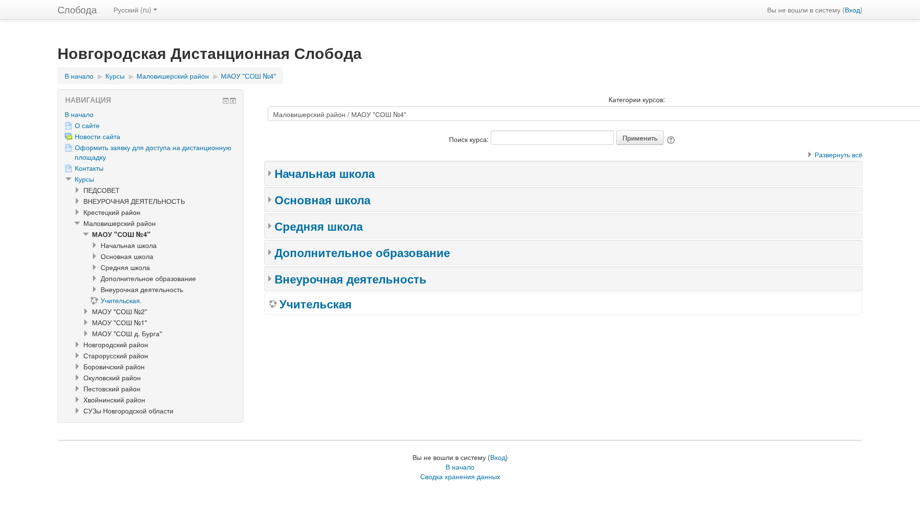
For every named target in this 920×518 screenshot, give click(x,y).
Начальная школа (325, 173)
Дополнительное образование (362, 252)
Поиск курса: (470, 139)
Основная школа (322, 199)
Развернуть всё (838, 154)
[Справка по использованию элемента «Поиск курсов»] (672, 139)
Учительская (315, 303)
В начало (79, 114)
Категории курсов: (637, 99)
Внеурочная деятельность (350, 279)
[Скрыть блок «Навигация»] (226, 101)
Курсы (84, 179)
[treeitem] (150, 114)
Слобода (77, 9)
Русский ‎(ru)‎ (132, 9)
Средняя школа (319, 226)
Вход (852, 9)
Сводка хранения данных (460, 476)
